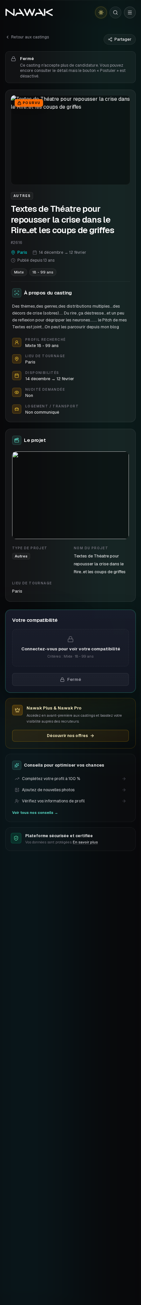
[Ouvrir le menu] (130, 12)
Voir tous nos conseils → (35, 812)
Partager (122, 39)
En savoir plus (85, 842)
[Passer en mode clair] (101, 12)
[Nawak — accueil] (29, 12)
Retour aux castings (30, 37)
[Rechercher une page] (115, 12)
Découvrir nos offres (67, 735)
